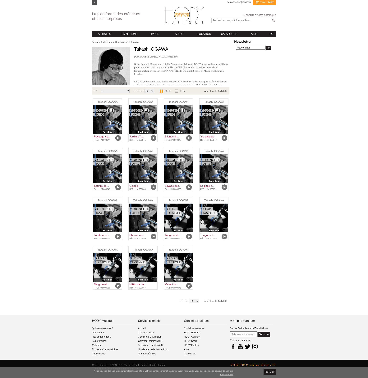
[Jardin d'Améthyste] (143, 119)
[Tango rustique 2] (214, 218)
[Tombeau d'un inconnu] (107, 218)
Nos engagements (101, 336)
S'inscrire (264, 334)
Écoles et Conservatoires (105, 349)
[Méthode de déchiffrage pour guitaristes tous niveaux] (143, 267)
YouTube (240, 346)
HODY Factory (191, 345)
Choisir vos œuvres (194, 328)
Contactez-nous (146, 332)
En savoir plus (226, 374)
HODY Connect (192, 336)
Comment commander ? (150, 341)
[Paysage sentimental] (107, 119)
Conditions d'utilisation (150, 336)
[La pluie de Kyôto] (214, 168)
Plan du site (190, 353)
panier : (267, 2)
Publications (98, 353)
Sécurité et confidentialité (151, 345)
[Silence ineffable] (178, 119)
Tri (95, 91)
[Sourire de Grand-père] (107, 168)
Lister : (139, 91)
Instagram (255, 346)
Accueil (96, 42)
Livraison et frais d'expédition (153, 349)
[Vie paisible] (214, 119)
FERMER (269, 371)
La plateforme (99, 341)
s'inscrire (246, 2)
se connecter (234, 2)
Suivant (222, 90)
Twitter (248, 346)
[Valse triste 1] (178, 267)
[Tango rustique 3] (107, 267)
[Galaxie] (143, 168)
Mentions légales (147, 353)
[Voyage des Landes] (178, 168)
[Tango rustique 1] (178, 218)
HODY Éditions (192, 332)
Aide (186, 349)
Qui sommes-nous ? (102, 328)
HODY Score (190, 341)
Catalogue (97, 345)
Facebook (233, 346)
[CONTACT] (271, 34)
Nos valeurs (98, 332)
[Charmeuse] (143, 218)
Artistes (107, 42)
